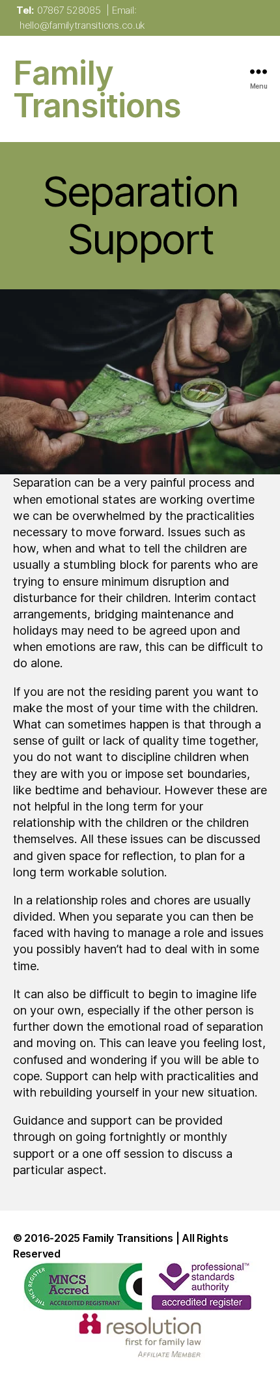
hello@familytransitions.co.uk (82, 25)
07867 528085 (69, 10)
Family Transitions (97, 89)
